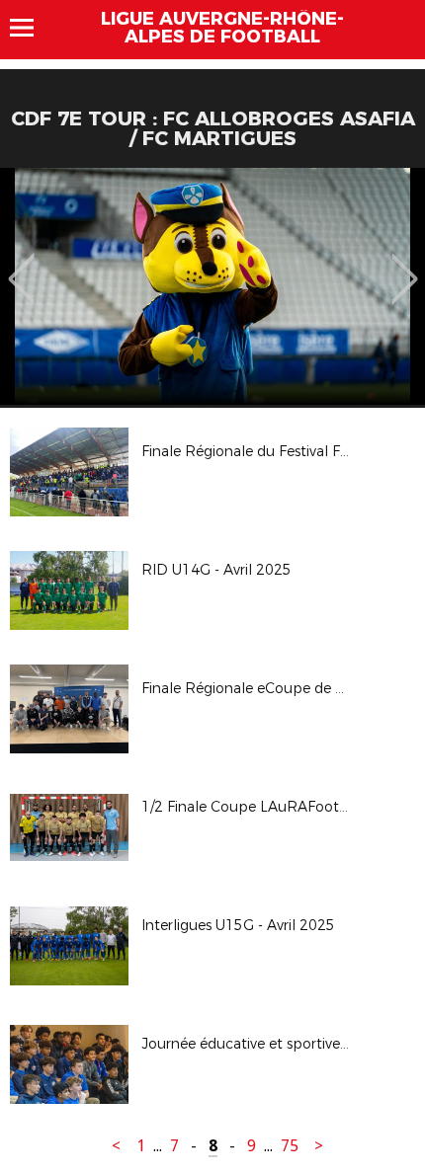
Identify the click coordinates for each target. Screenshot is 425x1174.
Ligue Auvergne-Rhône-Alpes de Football (222, 27)
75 (289, 1145)
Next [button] (404, 264)
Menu (31, 27)
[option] (212, 286)
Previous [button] (21, 264)
